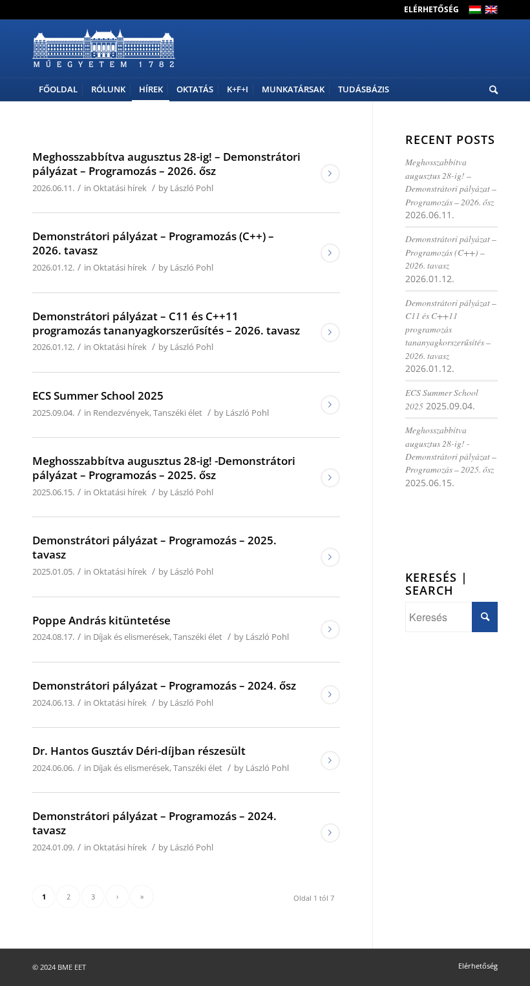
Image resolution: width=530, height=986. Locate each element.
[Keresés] (490, 89)
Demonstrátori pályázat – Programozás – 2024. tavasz (154, 822)
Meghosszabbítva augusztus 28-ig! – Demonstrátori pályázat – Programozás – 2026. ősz (166, 163)
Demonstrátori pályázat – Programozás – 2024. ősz (164, 685)
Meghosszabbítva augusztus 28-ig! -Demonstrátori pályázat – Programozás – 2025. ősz (163, 467)
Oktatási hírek (120, 188)
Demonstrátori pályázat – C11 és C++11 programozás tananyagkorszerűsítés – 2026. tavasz (166, 323)
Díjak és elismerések (131, 636)
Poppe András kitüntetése (101, 620)
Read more (330, 173)
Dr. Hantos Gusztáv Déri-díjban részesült (139, 750)
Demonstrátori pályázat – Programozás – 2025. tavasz (154, 547)
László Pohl (191, 188)
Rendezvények (121, 412)
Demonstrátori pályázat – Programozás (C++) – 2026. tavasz (153, 243)
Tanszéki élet (177, 412)
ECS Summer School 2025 (98, 395)
